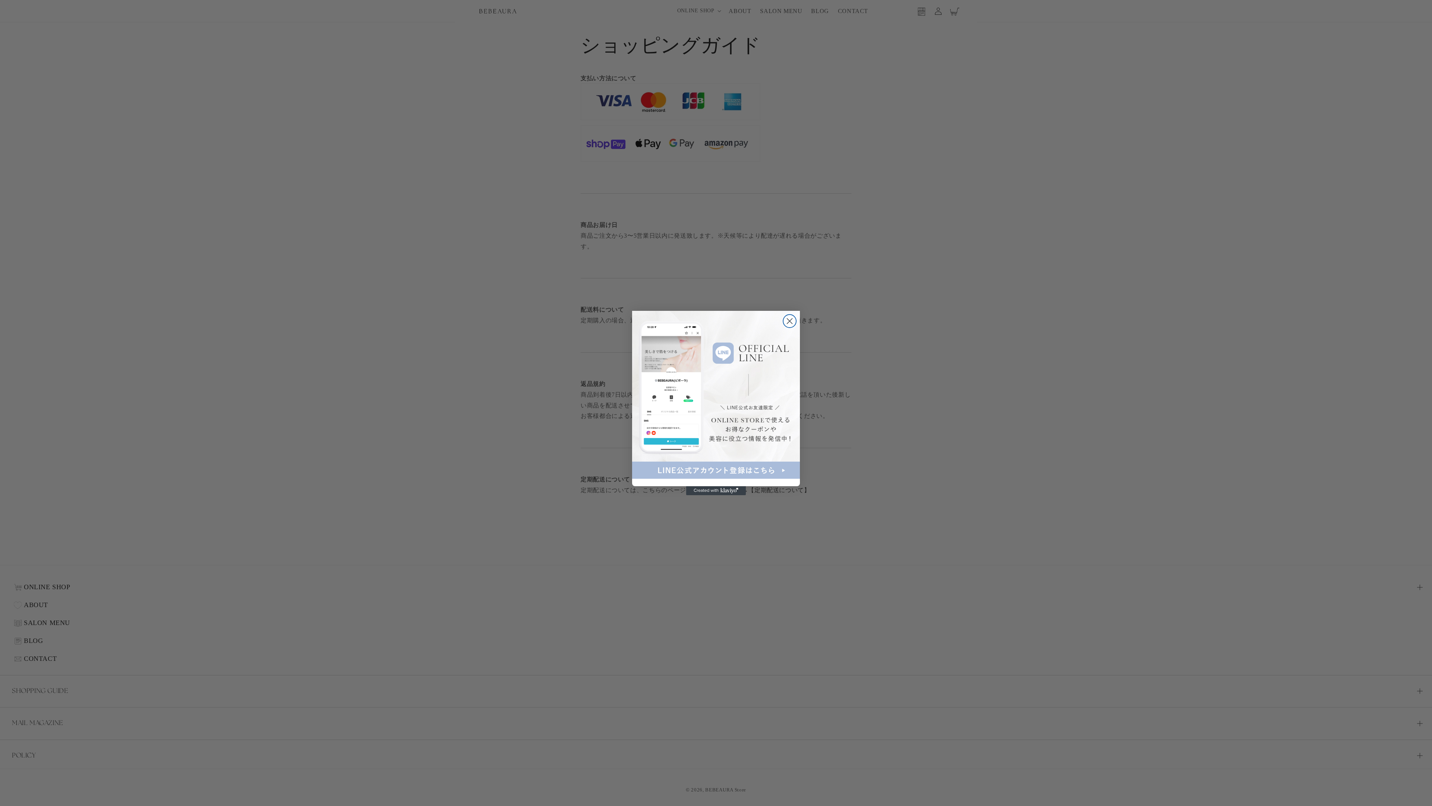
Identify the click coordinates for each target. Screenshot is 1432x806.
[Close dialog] (789, 321)
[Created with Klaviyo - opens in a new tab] (716, 490)
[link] (716, 395)
